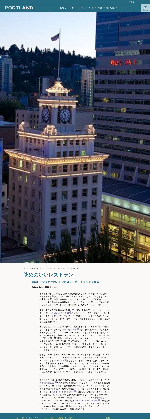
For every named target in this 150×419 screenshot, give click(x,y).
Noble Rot (59, 360)
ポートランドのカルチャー (48, 268)
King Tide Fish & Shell (63, 392)
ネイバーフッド (88, 8)
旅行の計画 (110, 8)
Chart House (48, 383)
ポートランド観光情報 (31, 268)
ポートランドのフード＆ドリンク (69, 268)
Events (145, 9)
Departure (71, 329)
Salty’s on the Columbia (86, 400)
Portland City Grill (60, 313)
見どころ (62, 8)
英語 (130, 2)
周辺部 (100, 8)
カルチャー (74, 8)
